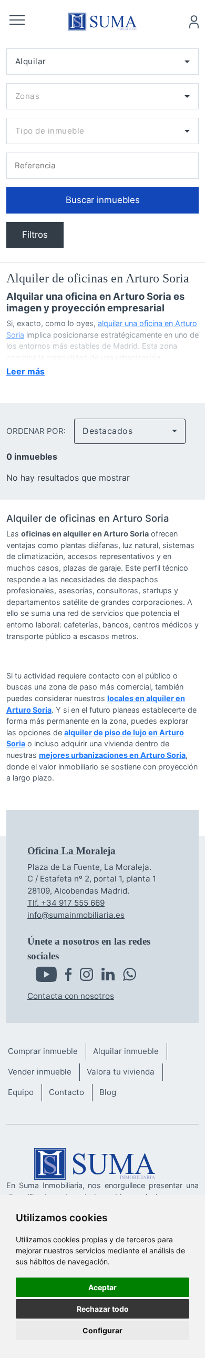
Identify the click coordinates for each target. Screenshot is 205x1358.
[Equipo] (25, 1092)
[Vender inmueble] (43, 1072)
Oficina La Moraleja (71, 850)
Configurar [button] (102, 1330)
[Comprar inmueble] (47, 1051)
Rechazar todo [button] (103, 1308)
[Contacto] (70, 1092)
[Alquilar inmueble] (130, 1051)
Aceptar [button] (102, 1287)
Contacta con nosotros (70, 996)
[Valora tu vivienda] (124, 1072)
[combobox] (102, 61)
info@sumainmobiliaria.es (76, 915)
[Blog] (111, 1092)
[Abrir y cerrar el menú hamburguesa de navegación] (17, 21)
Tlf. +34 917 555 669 (66, 903)
